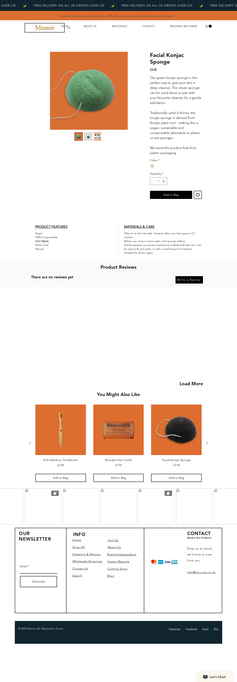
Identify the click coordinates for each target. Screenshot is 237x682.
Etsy (216, 628)
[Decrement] (153, 181)
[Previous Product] (30, 443)
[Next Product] (207, 443)
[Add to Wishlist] (198, 195)
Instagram (175, 628)
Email (23, 566)
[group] (118, 443)
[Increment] (163, 181)
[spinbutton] (158, 181)
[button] (208, 26)
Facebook (191, 628)
